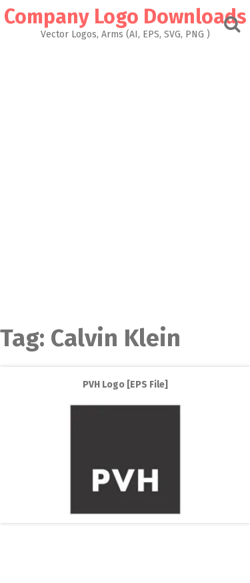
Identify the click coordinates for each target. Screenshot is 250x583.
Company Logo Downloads (125, 17)
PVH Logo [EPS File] (125, 384)
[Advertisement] (125, 171)
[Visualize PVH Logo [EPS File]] (125, 513)
